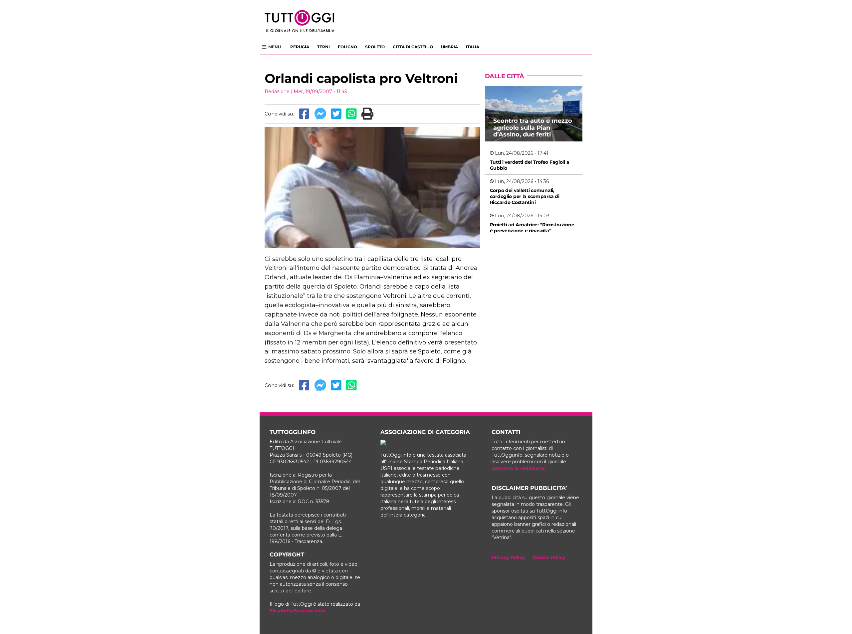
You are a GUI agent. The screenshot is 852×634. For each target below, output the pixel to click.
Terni (323, 46)
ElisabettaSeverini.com (297, 611)
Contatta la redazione (518, 468)
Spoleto (375, 46)
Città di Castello (413, 46)
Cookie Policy (549, 557)
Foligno (347, 46)
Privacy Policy (508, 557)
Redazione (277, 91)
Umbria (449, 46)
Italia (472, 46)
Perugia (299, 46)
